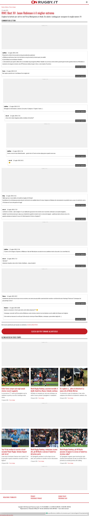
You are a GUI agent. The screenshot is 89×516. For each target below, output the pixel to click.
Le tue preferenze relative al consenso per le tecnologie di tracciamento (66, 513)
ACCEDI (29, 325)
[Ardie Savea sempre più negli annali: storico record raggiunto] (15, 377)
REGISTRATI (35, 325)
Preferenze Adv (62, 498)
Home (3, 7)
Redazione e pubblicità (9, 497)
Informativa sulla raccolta (6, 515)
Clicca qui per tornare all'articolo (44, 331)
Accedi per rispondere (80, 67)
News (7, 7)
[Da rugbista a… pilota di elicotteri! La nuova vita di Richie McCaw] (73, 377)
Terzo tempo (12, 7)
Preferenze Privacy (36, 498)
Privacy (33, 496)
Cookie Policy (62, 496)
